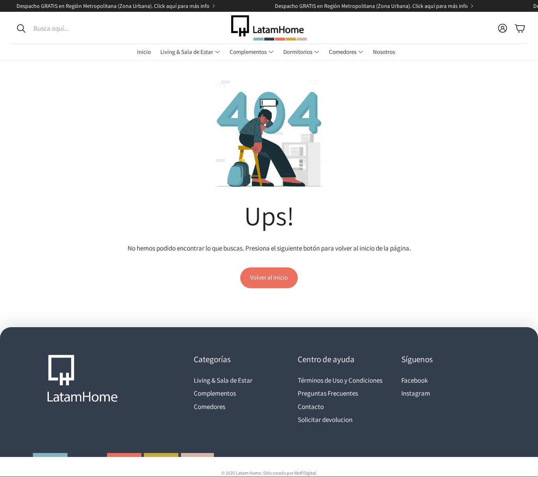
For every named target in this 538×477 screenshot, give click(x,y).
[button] (62, 28)
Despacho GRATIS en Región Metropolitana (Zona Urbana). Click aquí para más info (113, 6)
